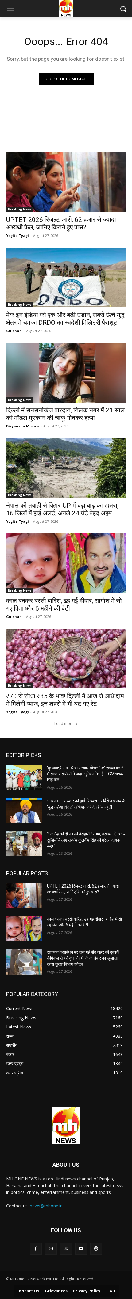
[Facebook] (36, 1249)
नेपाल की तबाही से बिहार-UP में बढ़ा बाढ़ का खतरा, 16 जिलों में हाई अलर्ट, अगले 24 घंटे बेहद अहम (62, 509)
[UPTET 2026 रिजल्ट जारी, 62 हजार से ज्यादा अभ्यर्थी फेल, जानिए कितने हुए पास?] (66, 182)
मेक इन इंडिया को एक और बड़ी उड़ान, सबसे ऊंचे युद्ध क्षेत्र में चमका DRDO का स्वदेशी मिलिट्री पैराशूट (65, 318)
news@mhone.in (46, 1206)
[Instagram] (51, 1249)
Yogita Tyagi (17, 235)
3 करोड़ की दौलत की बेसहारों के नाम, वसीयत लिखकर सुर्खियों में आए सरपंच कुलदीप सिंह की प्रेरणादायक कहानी (86, 839)
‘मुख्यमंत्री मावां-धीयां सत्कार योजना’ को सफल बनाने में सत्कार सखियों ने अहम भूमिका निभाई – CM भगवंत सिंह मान (86, 773)
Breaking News (20, 209)
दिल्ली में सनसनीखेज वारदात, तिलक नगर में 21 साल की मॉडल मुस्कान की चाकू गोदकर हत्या (65, 414)
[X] (66, 1249)
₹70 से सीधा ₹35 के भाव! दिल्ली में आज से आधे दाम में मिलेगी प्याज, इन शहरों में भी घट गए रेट (65, 699)
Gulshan (14, 330)
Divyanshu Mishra (22, 426)
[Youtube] (81, 1249)
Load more (64, 723)
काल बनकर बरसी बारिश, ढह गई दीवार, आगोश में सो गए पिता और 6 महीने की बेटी (64, 604)
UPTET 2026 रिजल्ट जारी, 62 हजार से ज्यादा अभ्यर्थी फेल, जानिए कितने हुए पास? (61, 223)
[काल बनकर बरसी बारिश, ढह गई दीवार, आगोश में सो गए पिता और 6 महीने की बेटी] (66, 563)
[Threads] (96, 1249)
